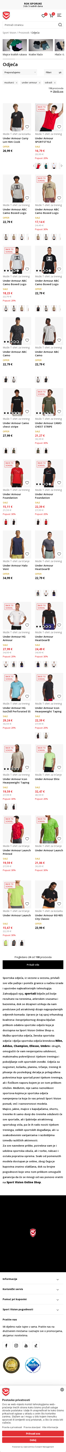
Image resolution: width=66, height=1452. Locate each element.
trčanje (42, 1067)
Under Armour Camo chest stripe (16, 424)
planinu (32, 1067)
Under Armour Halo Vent (15, 567)
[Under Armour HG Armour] (46, 593)
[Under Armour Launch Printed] (17, 829)
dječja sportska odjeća (27, 1040)
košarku (21, 1067)
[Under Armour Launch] (49, 829)
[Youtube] (26, 1345)
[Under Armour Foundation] (17, 473)
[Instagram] (16, 1345)
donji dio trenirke (35, 1114)
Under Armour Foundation (12, 495)
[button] (33, 24)
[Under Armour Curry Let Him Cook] (17, 117)
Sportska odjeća (13, 978)
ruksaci (52, 1151)
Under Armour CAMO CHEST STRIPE (48, 424)
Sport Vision (9, 32)
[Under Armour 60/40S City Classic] (49, 894)
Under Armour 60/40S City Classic (49, 916)
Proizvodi (23, 32)
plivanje (7, 1072)
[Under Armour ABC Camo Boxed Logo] (17, 189)
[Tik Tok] (35, 1345)
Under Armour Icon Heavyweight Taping (48, 709)
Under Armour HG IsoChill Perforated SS (16, 709)
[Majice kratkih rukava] (15, 45)
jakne (15, 1109)
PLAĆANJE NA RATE (33, 3)
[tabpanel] (15, 47)
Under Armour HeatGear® (44, 567)
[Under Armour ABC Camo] (17, 331)
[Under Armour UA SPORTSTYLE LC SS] (54, 166)
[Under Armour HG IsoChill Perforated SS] (17, 687)
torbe (43, 1151)
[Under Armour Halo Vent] (17, 544)
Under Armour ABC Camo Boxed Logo (15, 211)
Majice (7, 1109)
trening (53, 1067)
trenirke (8, 1114)
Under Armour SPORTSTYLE (44, 139)
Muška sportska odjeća (17, 1035)
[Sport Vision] (6, 15)
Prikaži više (33, 964)
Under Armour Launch (49, 850)
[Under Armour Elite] (49, 758)
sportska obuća (22, 1151)
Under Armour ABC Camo (15, 353)
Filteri (48, 72)
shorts (53, 1109)
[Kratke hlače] (41, 45)
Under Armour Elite (47, 779)
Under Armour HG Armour (14, 638)
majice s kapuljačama (34, 1109)
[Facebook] (6, 1345)
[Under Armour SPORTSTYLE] (49, 117)
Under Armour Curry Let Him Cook (15, 139)
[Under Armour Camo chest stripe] (17, 402)
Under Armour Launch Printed (17, 851)
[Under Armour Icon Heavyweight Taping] (49, 687)
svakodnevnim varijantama (20, 1135)
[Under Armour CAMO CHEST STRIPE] (14, 451)
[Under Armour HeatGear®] (49, 544)
